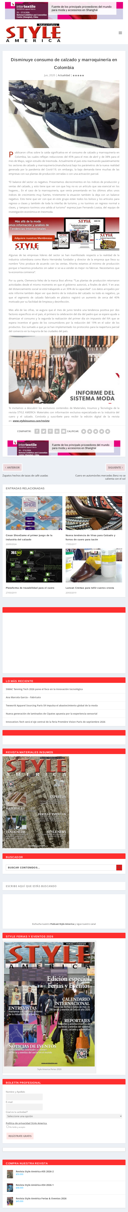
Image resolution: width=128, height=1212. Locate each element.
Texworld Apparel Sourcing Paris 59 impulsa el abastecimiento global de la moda (52, 705)
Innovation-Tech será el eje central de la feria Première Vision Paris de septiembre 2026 (55, 721)
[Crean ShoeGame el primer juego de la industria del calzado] (34, 513)
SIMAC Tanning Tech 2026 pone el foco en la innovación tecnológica (44, 689)
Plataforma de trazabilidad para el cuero (30, 587)
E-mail (9, 1102)
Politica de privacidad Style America (26, 1123)
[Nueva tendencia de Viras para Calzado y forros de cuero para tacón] (94, 513)
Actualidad (64, 75)
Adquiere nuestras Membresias (33, 238)
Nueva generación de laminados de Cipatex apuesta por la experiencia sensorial (51, 713)
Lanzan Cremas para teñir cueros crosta (90, 587)
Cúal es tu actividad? (17, 1112)
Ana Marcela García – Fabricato (23, 697)
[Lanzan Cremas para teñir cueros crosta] (94, 565)
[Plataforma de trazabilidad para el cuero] (34, 565)
